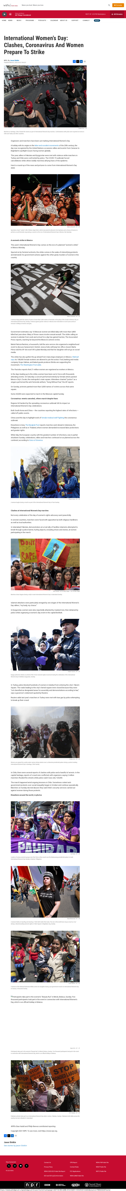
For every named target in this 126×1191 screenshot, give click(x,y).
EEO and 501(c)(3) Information (53, 1176)
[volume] (10, 14)
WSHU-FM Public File (102, 1162)
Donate (119, 5)
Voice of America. (36, 440)
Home (4, 20)
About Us (63, 20)
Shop (97, 20)
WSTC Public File (101, 1171)
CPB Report (73, 1162)
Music (19, 20)
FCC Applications (75, 1171)
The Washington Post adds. (31, 365)
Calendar (54, 20)
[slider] (13, 14)
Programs (30, 20)
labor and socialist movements (46, 145)
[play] (4, 14)
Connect (86, 20)
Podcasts (42, 20)
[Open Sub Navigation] (14, 20)
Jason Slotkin (14, 60)
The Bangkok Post (32, 425)
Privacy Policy (48, 1167)
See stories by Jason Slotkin (15, 1145)
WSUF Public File (101, 1167)
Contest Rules (74, 1167)
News (10, 20)
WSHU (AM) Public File (77, 1176)
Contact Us (47, 1162)
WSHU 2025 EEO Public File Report (54, 1171)
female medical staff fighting (52, 418)
